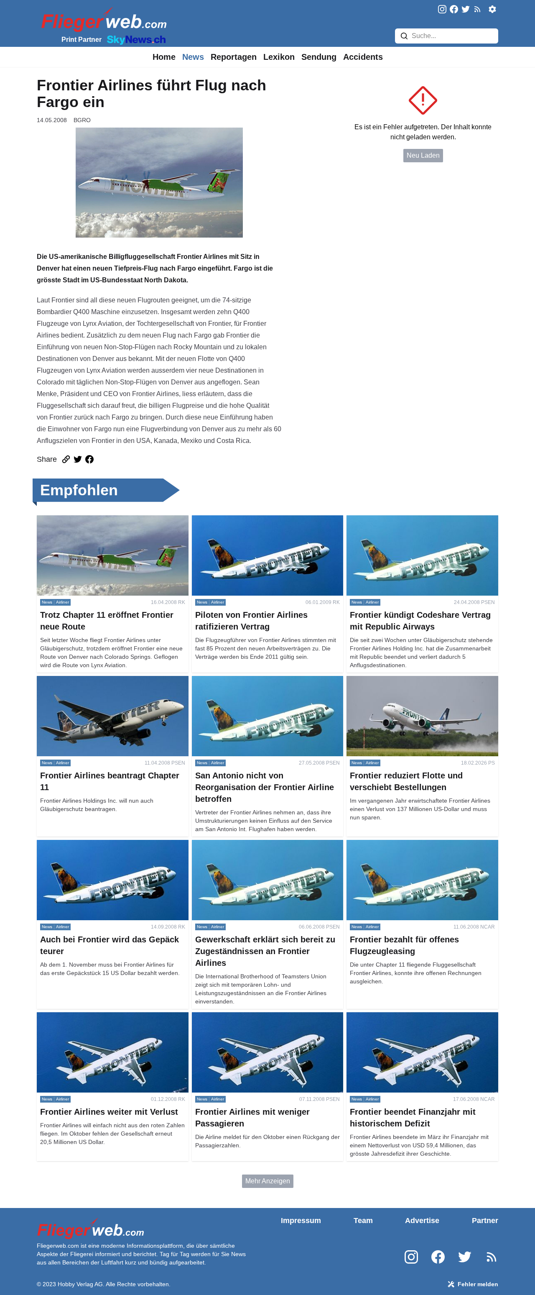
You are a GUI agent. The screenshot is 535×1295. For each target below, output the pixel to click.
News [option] (193, 56)
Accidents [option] (363, 56)
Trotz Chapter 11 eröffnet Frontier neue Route (104, 520)
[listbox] (164, 57)
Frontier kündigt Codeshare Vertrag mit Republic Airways (417, 525)
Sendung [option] (318, 56)
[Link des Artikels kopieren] (66, 459)
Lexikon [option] (279, 56)
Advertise (422, 1220)
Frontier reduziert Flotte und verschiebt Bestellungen (403, 685)
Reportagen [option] (234, 56)
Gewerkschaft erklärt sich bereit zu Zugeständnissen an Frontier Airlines (246, 849)
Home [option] (164, 56)
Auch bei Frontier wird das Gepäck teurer (97, 844)
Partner (485, 1220)
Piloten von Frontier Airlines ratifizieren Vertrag (260, 520)
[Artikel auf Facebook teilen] (89, 459)
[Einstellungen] (492, 9)
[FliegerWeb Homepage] (102, 19)
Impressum (301, 1220)
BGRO (82, 120)
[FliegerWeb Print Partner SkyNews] (135, 39)
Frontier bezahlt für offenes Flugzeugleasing (411, 844)
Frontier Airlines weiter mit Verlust (86, 1017)
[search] (404, 36)
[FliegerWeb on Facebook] (454, 9)
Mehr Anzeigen (267, 1181)
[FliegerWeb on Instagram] (442, 9)
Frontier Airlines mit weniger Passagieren (253, 1017)
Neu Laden (423, 155)
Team (363, 1220)
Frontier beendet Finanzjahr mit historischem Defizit (412, 1022)
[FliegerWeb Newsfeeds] (477, 9)
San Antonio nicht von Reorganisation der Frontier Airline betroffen (266, 685)
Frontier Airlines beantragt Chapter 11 (92, 680)
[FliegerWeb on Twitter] (465, 9)
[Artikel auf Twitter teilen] (78, 459)
